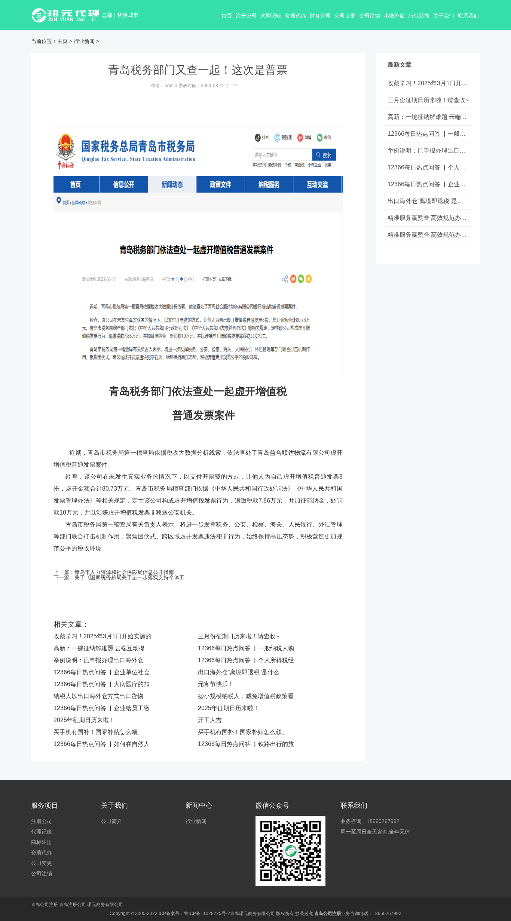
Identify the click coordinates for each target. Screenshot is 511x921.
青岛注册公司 (72, 904)
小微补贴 (394, 16)
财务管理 (320, 16)
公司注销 (369, 16)
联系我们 (468, 16)
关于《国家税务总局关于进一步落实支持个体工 (129, 577)
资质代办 (295, 16)
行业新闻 (419, 16)
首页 (226, 16)
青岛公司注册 (44, 904)
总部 (107, 15)
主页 (62, 41)
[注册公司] (66, 15)
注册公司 (246, 16)
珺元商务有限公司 (105, 904)
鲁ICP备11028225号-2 (207, 913)
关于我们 (443, 16)
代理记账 (270, 16)
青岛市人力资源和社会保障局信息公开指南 (124, 572)
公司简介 (111, 821)
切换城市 (127, 15)
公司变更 (344, 16)
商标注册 (41, 842)
